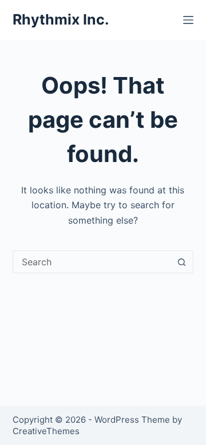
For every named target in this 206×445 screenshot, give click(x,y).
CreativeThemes (46, 431)
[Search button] (182, 261)
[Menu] (188, 20)
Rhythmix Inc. (61, 19)
